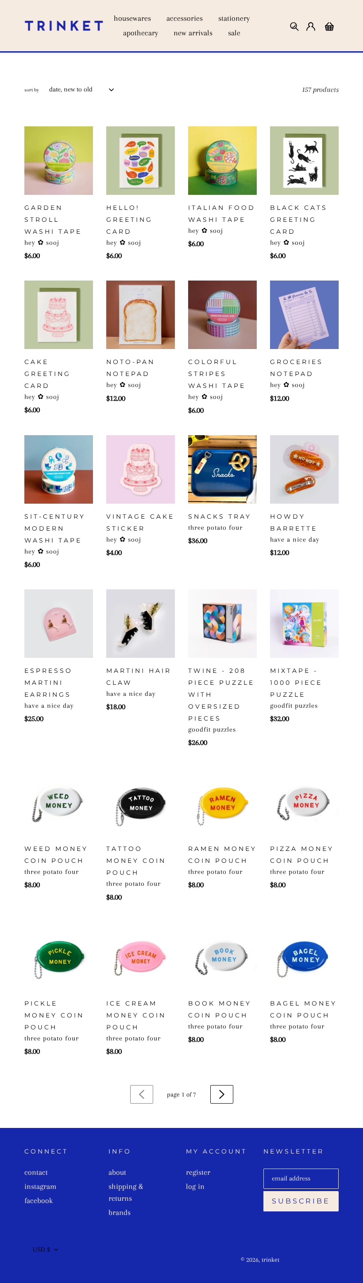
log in (195, 1186)
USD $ (41, 1249)
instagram (40, 1186)
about (117, 1172)
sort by (31, 90)
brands (119, 1212)
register (198, 1172)
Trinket (270, 1259)
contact (36, 1172)
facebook (38, 1200)
